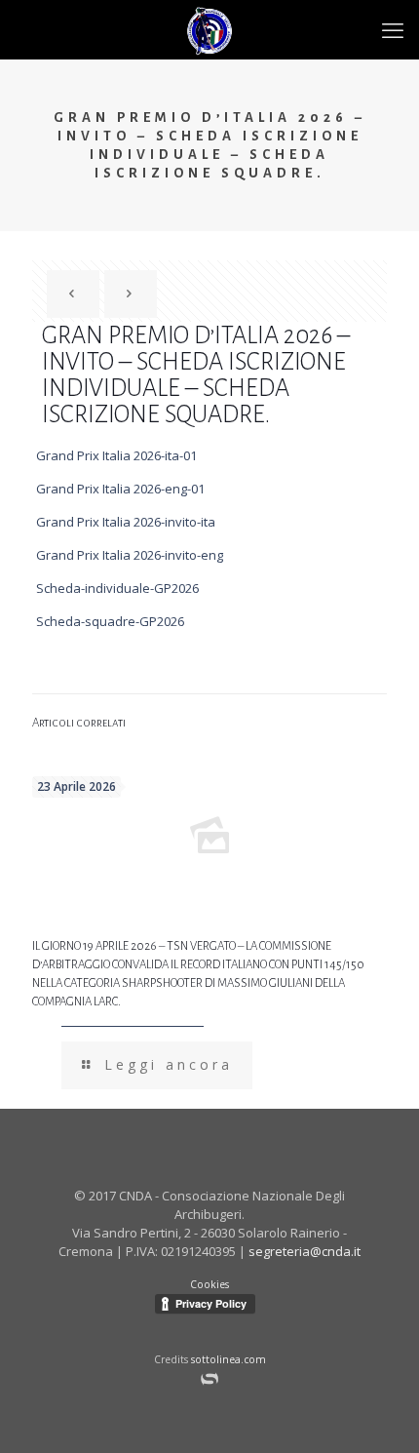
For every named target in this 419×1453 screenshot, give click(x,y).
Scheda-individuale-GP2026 (117, 588)
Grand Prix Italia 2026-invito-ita (125, 521)
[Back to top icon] (393, 1424)
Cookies (209, 1284)
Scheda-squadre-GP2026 (110, 621)
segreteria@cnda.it (304, 1251)
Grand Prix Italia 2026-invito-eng (129, 555)
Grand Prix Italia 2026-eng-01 (120, 488)
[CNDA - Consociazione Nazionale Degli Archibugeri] (209, 29)
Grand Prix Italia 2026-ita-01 (116, 455)
